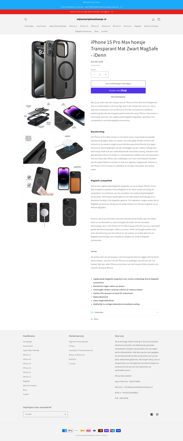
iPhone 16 (27, 359)
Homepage (27, 341)
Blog (25, 390)
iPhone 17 (27, 355)
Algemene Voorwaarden (78, 341)
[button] (26, 19)
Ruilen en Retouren (77, 355)
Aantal (93, 70)
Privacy (72, 346)
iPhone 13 (27, 372)
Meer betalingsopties (118, 96)
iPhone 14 (27, 368)
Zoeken (26, 394)
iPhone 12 (27, 377)
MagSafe (26, 381)
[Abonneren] (65, 414)
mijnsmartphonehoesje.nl (87, 435)
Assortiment (28, 346)
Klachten (72, 359)
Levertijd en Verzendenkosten (81, 350)
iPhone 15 (27, 363)
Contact (72, 363)
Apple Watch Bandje (31, 350)
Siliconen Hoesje (29, 385)
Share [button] (96, 319)
